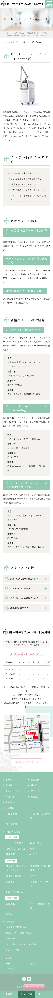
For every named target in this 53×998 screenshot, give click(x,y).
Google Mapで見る (24, 762)
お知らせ (10, 796)
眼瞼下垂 (10, 882)
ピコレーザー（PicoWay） (19, 933)
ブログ (9, 958)
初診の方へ (36, 796)
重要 (32, 963)
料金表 (34, 785)
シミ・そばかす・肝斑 (40, 905)
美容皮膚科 (11, 824)
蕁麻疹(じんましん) (16, 848)
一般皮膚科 (11, 814)
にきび (33, 854)
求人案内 (10, 802)
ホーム (9, 779)
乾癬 (32, 848)
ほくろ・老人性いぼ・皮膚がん (16, 868)
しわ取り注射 (12, 950)
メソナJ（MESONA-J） (18, 927)
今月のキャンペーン (34, 987)
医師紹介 (10, 785)
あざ (32, 876)
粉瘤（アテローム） (16, 892)
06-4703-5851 (28, 654)
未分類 (9, 969)
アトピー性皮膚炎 (14, 843)
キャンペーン (12, 791)
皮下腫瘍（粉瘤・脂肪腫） (40, 868)
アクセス (45, 994)
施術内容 (10, 921)
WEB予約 (27, 994)
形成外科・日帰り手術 (40, 816)
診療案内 (10, 808)
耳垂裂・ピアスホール (40, 884)
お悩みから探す (13, 831)
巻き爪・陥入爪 (13, 876)
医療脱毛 (10, 903)
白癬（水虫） (36, 843)
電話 (10, 994)
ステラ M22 (11, 938)
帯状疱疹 (10, 854)
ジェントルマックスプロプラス (21, 944)
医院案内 (35, 779)
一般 (8, 963)
